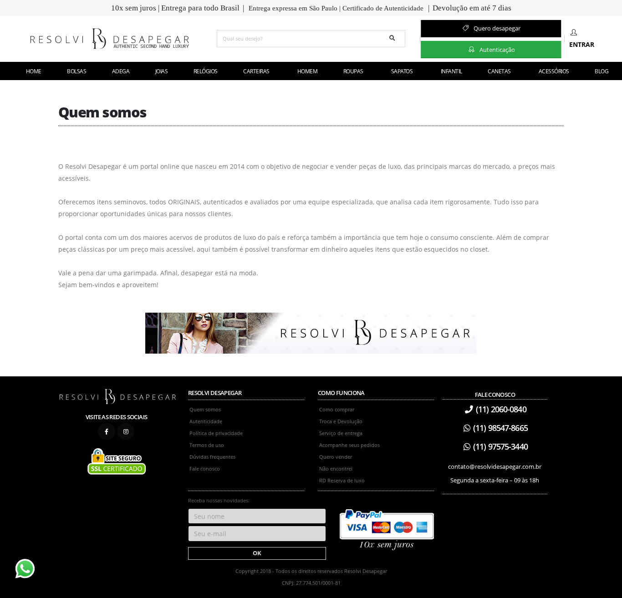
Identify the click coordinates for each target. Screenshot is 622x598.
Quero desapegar (496, 28)
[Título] (311, 332)
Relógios (205, 71)
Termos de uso (206, 444)
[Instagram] (125, 431)
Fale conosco (204, 468)
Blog (601, 71)
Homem (307, 71)
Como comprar (336, 409)
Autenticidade (205, 421)
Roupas (353, 71)
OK (257, 553)
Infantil (451, 71)
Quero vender (335, 456)
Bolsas (76, 71)
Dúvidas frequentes (212, 456)
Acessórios (554, 71)
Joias (161, 71)
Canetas (499, 71)
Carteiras (256, 71)
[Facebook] (106, 431)
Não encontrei (335, 468)
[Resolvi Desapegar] (117, 396)
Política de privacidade (216, 433)
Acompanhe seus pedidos (349, 444)
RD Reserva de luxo (342, 480)
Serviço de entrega (340, 433)
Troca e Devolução (340, 421)
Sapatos (402, 71)
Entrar (581, 44)
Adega (121, 71)
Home (33, 71)
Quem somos (205, 409)
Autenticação (496, 49)
